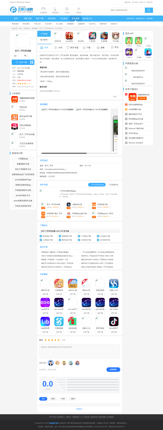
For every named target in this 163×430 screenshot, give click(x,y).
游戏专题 (149, 2)
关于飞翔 (52, 417)
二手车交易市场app (97, 185)
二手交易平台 (113, 185)
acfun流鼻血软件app (23, 180)
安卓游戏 (75, 18)
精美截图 (150, 18)
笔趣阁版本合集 (23, 164)
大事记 (67, 417)
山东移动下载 (105, 236)
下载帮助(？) (76, 417)
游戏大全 (142, 2)
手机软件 (27, 28)
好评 (53, 399)
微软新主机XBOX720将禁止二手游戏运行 (56, 267)
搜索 (149, 10)
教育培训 (103, 24)
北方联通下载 (105, 240)
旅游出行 (114, 24)
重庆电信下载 (67, 240)
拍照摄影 (70, 24)
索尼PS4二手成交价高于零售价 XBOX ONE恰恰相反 (97, 256)
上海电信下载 (48, 240)
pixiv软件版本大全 (23, 195)
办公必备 (59, 24)
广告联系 (86, 417)
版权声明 (94, 417)
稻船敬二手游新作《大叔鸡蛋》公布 (54, 259)
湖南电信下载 (67, 236)
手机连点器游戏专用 (23, 206)
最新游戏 (127, 2)
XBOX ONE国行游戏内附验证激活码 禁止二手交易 (57, 256)
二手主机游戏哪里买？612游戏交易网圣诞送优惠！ (97, 252)
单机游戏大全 (140, 18)
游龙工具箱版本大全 (23, 169)
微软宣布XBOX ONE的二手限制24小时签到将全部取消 (97, 259)
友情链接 (110, 417)
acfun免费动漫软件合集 (23, 201)
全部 (43, 399)
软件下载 (40, 18)
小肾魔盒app (23, 159)
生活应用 (48, 24)
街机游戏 (51, 18)
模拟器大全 (87, 18)
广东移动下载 (86, 236)
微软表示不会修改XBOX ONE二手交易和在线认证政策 (97, 263)
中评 (63, 399)
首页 (16, 18)
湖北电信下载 (48, 236)
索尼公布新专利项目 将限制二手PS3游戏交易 (97, 267)
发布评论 (113, 369)
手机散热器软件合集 (23, 190)
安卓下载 (23, 62)
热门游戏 (135, 2)
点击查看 (51, 176)
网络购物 (34, 28)
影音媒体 (15, 24)
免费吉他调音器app (23, 185)
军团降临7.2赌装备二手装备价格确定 (55, 252)
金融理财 (81, 24)
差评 (73, 399)
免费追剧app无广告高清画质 (23, 174)
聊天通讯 (26, 24)
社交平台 (92, 24)
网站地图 (102, 417)
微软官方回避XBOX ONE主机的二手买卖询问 (57, 263)
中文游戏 (63, 18)
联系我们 (60, 417)
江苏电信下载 (86, 240)
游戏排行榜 (130, 18)
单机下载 (28, 18)
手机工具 (37, 24)
